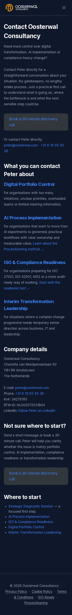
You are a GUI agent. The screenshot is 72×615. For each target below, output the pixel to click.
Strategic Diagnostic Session (30, 506)
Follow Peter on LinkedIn (36, 411)
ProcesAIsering (36, 603)
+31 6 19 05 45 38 (29, 393)
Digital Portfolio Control (29, 184)
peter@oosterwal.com (21, 145)
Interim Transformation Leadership (34, 532)
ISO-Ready (46, 597)
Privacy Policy (16, 591)
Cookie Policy (42, 591)
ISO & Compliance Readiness (34, 262)
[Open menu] (63, 8)
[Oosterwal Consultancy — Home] (22, 7)
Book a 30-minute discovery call (33, 122)
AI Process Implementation (33, 218)
